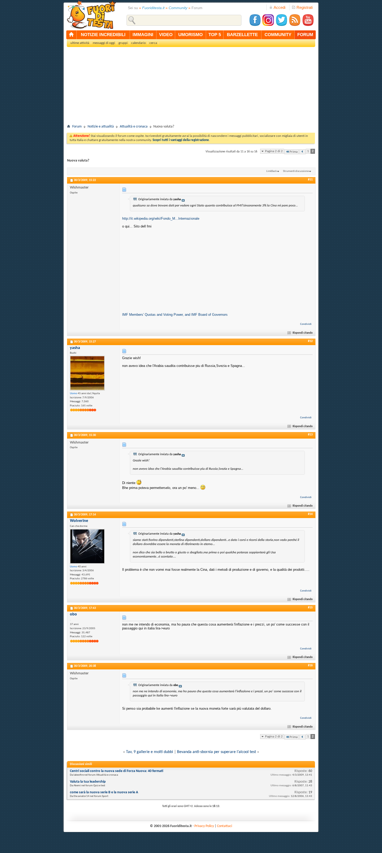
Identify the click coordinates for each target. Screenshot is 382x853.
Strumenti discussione (296, 171)
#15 (310, 607)
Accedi (279, 7)
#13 (310, 434)
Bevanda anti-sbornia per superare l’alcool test (216, 752)
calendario (138, 43)
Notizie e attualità (101, 127)
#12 (310, 341)
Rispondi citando (303, 333)
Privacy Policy (204, 826)
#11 (310, 179)
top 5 (214, 34)
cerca (153, 43)
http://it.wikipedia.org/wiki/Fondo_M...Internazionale (160, 218)
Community (178, 8)
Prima (293, 151)
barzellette (242, 34)
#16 (310, 665)
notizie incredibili (103, 34)
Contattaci (224, 826)
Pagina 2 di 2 (274, 151)
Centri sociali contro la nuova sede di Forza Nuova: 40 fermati (116, 771)
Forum (77, 127)
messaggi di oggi (104, 43)
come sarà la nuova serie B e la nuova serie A (104, 792)
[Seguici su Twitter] (281, 25)
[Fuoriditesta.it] (91, 14)
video (166, 34)
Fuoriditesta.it (153, 8)
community (278, 34)
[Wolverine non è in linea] (87, 546)
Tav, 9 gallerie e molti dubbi (149, 752)
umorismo (190, 34)
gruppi (123, 43)
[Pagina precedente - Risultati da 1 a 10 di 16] (302, 151)
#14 (310, 514)
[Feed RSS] (294, 25)
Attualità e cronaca (134, 127)
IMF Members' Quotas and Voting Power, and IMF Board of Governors (175, 315)
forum (305, 34)
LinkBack (271, 171)
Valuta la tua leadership (88, 782)
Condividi (306, 324)
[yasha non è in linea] (87, 373)
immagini (143, 34)
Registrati (305, 7)
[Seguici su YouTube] (308, 25)
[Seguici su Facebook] (255, 25)
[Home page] (71, 34)
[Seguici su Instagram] (268, 25)
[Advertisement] (191, 87)
